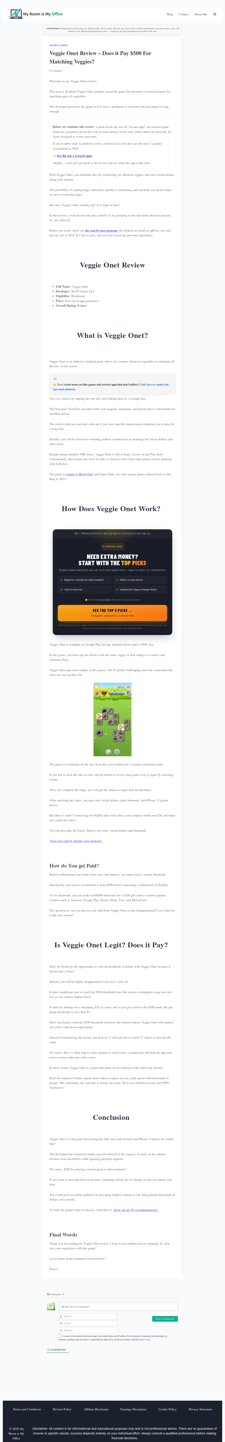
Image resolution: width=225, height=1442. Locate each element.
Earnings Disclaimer (133, 1409)
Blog (170, 14)
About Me (200, 14)
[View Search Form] (215, 14)
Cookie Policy (168, 1409)
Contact (184, 14)
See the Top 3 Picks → (112, 612)
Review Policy (62, 1409)
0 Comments (55, 70)
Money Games (58, 45)
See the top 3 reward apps (74, 155)
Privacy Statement (200, 1409)
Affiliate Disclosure (96, 1409)
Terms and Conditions (27, 1409)
